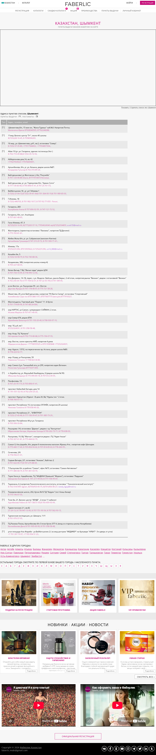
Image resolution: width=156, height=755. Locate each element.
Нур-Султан (6, 552)
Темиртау (116, 552)
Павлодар (18, 552)
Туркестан (127, 552)
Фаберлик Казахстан (31, 747)
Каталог (26, 3)
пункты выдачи (109, 10)
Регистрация (147, 3)
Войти (129, 3)
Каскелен (95, 549)
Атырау (28, 549)
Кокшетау (106, 549)
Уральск (138, 552)
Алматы (19, 549)
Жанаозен (47, 549)
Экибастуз (36, 556)
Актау (3, 549)
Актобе (10, 549)
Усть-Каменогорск (10, 556)
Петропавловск (33, 552)
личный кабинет (132, 10)
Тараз (107, 552)
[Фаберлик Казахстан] (78, 5)
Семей (63, 552)
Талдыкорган (96, 552)
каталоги (38, 10)
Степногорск (73, 552)
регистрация (22, 10)
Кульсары (127, 549)
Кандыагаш (71, 549)
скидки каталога (57, 10)
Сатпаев (54, 552)
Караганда (83, 549)
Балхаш (37, 549)
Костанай (117, 549)
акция (73, 10)
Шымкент (25, 556)
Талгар (85, 552)
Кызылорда (140, 549)
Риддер (45, 552)
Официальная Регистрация (78, 736)
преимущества (89, 10)
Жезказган (58, 549)
